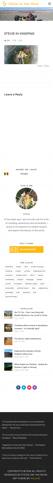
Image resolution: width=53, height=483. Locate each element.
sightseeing (43, 288)
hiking (40, 275)
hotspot (20, 279)
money (8, 284)
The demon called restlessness (27, 339)
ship (33, 288)
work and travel (11, 297)
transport (26, 292)
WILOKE (35, 478)
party (42, 284)
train (18, 292)
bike (26, 267)
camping (8, 271)
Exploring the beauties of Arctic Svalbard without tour (27, 352)
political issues (23, 288)
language (30, 279)
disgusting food (39, 271)
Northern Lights (31, 284)
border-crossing (37, 267)
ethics (32, 275)
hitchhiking (9, 279)
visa (34, 292)
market (39, 279)
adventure (9, 267)
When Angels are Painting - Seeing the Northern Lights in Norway (31, 365)
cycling (27, 271)
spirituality (9, 292)
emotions (9, 275)
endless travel (21, 275)
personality (9, 288)
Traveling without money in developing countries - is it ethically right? (30, 326)
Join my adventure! (27, 249)
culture (18, 271)
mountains (18, 284)
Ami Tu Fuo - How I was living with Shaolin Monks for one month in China (30, 313)
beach (18, 267)
